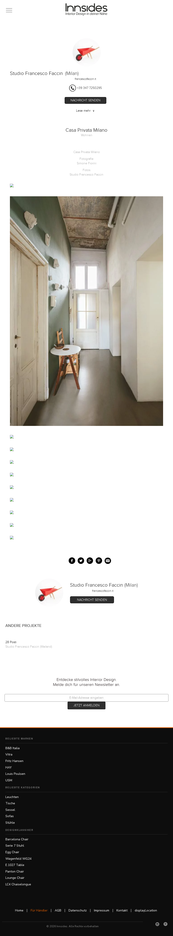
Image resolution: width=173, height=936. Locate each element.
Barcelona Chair (16, 839)
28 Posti (10, 642)
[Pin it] (98, 559)
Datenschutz (77, 910)
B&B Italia (12, 748)
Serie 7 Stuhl (14, 845)
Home (19, 910)
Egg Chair (12, 852)
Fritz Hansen (14, 761)
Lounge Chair (14, 878)
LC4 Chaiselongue (18, 884)
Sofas (9, 816)
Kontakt (121, 910)
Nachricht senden (85, 100)
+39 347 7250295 (89, 88)
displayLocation (146, 910)
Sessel (10, 810)
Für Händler (39, 910)
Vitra (8, 754)
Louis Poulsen (15, 774)
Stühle (10, 823)
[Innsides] (86, 9)
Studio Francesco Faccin (36, 73)
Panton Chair (14, 871)
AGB (58, 910)
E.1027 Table (14, 865)
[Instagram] (157, 924)
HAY (8, 767)
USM (8, 780)
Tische (10, 803)
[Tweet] (79, 559)
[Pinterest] (166, 924)
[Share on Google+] (88, 559)
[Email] (107, 559)
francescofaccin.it (85, 79)
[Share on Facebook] (70, 559)
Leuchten (12, 797)
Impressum (101, 910)
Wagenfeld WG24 (18, 859)
